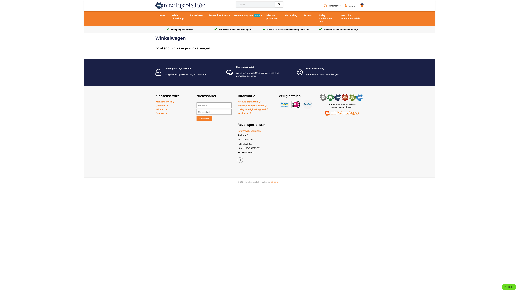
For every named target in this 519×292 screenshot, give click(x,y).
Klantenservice (164, 101)
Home (162, 15)
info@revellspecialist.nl (249, 130)
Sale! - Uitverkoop (178, 17)
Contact (160, 113)
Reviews (308, 15)
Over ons (160, 105)
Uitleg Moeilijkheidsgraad (252, 109)
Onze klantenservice (264, 73)
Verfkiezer (243, 113)
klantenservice (334, 5)
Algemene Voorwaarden (251, 105)
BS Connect (276, 182)
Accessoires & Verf (218, 15)
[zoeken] (279, 4)
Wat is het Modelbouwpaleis (350, 17)
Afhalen (160, 109)
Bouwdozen (196, 15)
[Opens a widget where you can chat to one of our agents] (508, 287)
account (202, 74)
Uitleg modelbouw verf (325, 18)
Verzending (291, 15)
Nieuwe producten (272, 17)
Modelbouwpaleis (247, 15)
